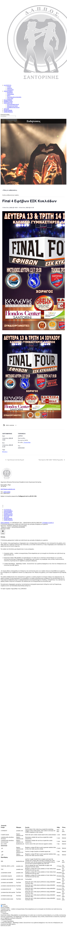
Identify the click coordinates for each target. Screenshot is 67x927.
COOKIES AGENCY (48, 522)
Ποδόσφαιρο (10, 94)
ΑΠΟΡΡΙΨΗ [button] (21, 527)
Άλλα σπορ (10, 98)
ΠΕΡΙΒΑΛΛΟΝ (8, 101)
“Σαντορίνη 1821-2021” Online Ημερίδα (50, 460)
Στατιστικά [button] (3, 912)
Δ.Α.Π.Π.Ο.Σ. (7, 85)
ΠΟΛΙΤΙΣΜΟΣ (8, 100)
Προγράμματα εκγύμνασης (14, 97)
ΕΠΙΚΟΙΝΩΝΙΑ (8, 112)
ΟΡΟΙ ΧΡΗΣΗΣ (5, 522)
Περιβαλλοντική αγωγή (13, 107)
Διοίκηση (9, 88)
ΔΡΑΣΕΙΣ (6, 109)
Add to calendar (10, 425)
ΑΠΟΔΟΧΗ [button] (14, 527)
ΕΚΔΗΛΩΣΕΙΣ (8, 110)
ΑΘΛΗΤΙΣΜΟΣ (8, 91)
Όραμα (9, 86)
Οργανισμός (10, 89)
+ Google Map (26, 442)
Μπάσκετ (5, 451)
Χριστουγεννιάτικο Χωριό (15, 460)
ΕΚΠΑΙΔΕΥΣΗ (8, 103)
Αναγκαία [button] (3, 904)
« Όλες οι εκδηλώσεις (9, 190)
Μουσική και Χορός (12, 106)
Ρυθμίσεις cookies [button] (6, 527)
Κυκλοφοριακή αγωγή (13, 104)
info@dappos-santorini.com (8, 489)
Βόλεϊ (8, 95)
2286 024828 (6, 492)
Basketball (10, 92)
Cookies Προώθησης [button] (6, 919)
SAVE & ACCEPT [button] (6, 925)
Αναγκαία (5, 906)
